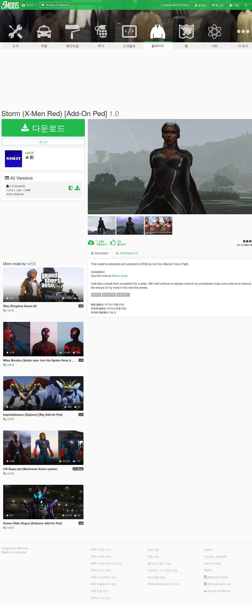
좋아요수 (121, 244)
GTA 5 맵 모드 (99, 591)
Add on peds (120, 276)
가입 (236, 5)
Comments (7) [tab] (128, 253)
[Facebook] (32, 157)
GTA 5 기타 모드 (101, 598)
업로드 (201, 5)
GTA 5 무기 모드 (101, 570)
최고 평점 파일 (156, 577)
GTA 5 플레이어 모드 (104, 584)
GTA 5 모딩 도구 (101, 549)
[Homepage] (27, 157)
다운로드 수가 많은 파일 (162, 570)
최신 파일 (153, 549)
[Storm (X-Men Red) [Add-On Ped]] (101, 225)
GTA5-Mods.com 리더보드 (163, 584)
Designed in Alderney (15, 548)
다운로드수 (101, 244)
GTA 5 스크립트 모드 (104, 577)
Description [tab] (101, 253)
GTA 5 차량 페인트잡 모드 (107, 563)
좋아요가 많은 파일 (159, 563)
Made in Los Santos (14, 552)
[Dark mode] (246, 5)
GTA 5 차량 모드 (101, 556)
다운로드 (47, 128)
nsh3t (29, 152)
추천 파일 (153, 556)
